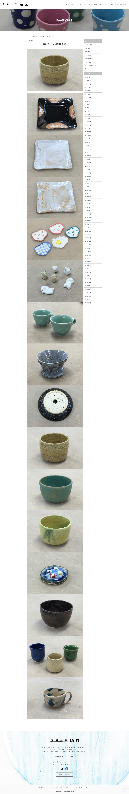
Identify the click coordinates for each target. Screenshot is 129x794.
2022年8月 (88, 241)
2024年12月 (88, 145)
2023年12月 (88, 186)
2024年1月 (88, 183)
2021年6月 (88, 289)
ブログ (111, 4)
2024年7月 (88, 162)
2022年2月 (88, 262)
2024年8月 (88, 159)
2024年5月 (88, 169)
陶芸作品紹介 (35, 36)
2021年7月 (88, 286)
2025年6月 (88, 125)
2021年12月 (88, 269)
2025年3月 (88, 135)
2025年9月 (88, 115)
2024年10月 (88, 152)
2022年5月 (88, 251)
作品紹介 (87, 48)
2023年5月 (88, 210)
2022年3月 (88, 258)
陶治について (75, 4)
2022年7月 (88, 245)
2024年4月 (88, 173)
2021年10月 (88, 275)
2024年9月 (88, 156)
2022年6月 (88, 248)
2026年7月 (88, 80)
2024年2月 (88, 180)
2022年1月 (88, 265)
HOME (68, 4)
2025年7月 (88, 121)
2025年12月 (88, 104)
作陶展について (104, 4)
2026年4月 (88, 91)
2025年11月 (88, 108)
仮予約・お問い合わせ (120, 4)
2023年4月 (88, 214)
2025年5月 (88, 128)
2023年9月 (88, 197)
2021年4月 (88, 296)
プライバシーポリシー (95, 787)
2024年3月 (88, 176)
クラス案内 (83, 4)
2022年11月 (88, 231)
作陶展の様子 (88, 55)
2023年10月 (88, 193)
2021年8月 (88, 282)
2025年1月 (88, 142)
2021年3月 (88, 299)
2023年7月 (88, 204)
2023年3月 (88, 217)
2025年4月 (88, 132)
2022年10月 (88, 234)
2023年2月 (88, 221)
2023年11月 (88, 190)
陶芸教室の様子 (89, 58)
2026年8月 (88, 77)
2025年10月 (88, 111)
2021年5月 (88, 293)
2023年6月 (88, 207)
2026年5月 (88, 87)
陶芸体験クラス (43, 787)
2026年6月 (88, 84)
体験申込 (87, 52)
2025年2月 (88, 139)
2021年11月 (88, 272)
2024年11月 (88, 149)
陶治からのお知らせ (90, 65)
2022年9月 (88, 238)
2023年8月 (88, 200)
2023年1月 (88, 224)
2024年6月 (88, 166)
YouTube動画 (88, 45)
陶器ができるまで (93, 4)
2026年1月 (88, 101)
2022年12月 (88, 227)
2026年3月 (88, 94)
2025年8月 (88, 118)
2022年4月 (88, 255)
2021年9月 (88, 279)
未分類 (87, 69)
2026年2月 (88, 98)
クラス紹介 (51, 787)
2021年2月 (88, 303)
